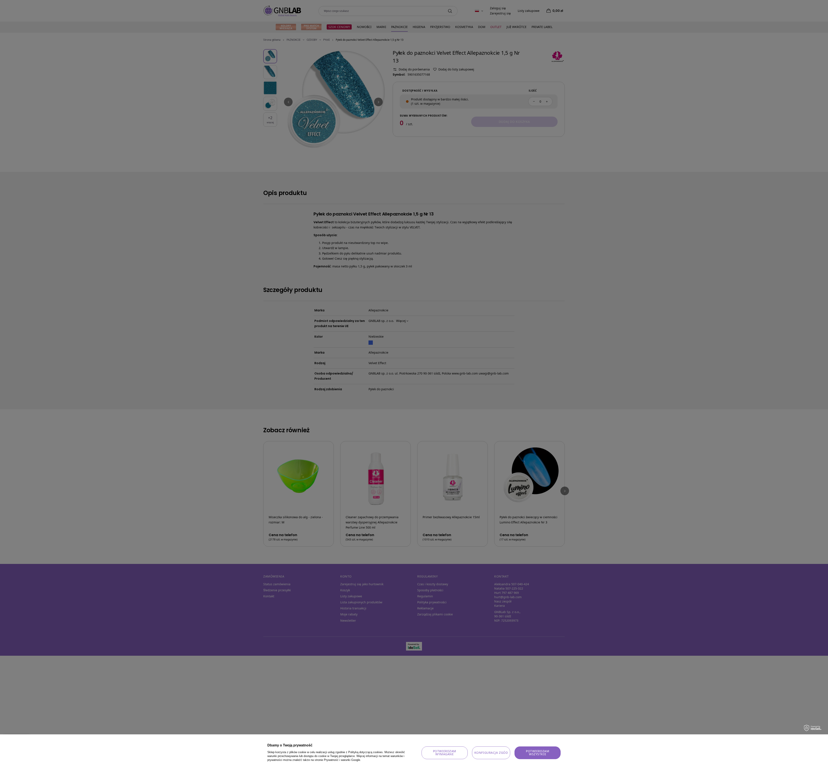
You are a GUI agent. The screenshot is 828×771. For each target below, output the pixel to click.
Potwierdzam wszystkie (537, 752)
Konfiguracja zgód (491, 753)
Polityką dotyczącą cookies (365, 752)
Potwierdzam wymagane (444, 752)
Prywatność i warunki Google (342, 760)
